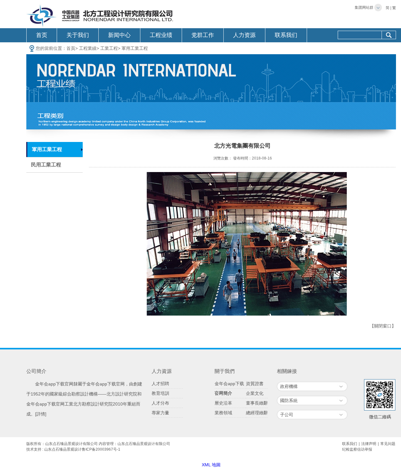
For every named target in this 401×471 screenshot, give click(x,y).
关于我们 (77, 35)
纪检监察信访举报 (357, 449)
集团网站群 (364, 7)
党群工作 (202, 35)
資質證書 (254, 383)
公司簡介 (223, 393)
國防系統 (289, 400)
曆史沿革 (223, 403)
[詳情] (40, 413)
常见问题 (387, 444)
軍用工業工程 (135, 48)
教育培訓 (160, 393)
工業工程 (109, 48)
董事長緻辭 (257, 403)
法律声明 (368, 444)
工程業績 (87, 48)
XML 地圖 (211, 464)
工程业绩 (161, 35)
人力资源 (244, 35)
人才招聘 (160, 383)
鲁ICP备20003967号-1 (101, 449)
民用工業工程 (46, 164)
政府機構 (289, 386)
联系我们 (286, 35)
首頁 (70, 48)
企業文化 (254, 393)
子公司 (286, 414)
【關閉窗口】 (383, 326)
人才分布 (160, 403)
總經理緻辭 (257, 412)
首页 (41, 35)
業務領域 (223, 412)
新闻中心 (119, 35)
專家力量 (160, 412)
